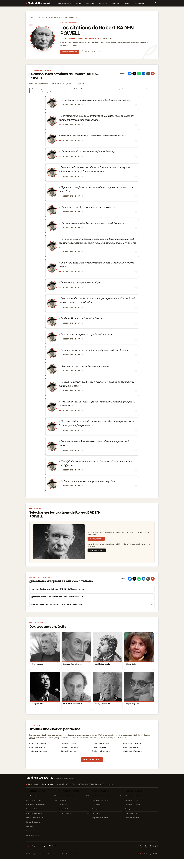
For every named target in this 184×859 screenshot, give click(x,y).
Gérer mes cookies (72, 854)
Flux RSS (60, 854)
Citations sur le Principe (69, 743)
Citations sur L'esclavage (69, 747)
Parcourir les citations (69, 52)
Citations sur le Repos (37, 747)
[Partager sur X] (134, 73)
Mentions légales (31, 854)
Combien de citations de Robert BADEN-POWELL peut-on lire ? (58, 589)
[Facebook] (140, 846)
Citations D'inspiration (68, 751)
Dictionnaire (116, 3)
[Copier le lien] (153, 73)
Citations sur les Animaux (38, 743)
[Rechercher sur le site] (155, 3)
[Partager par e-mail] (148, 73)
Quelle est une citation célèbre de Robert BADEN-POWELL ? (57, 597)
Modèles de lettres (64, 3)
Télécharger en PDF (96, 539)
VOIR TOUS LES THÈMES (92, 760)
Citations (79, 3)
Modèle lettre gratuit (39, 3)
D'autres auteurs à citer (48, 626)
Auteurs (127, 3)
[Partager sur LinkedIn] (143, 73)
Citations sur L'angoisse (100, 743)
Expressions (90, 3)
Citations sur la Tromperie (132, 751)
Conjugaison (139, 3)
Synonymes (103, 3)
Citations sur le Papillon (131, 747)
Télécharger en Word (96, 550)
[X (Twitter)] (145, 846)
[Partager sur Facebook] (130, 73)
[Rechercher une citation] (82, 51)
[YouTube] (150, 846)
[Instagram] (155, 846)
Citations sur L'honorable (38, 751)
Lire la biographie (106, 38)
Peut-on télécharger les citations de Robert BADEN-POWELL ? (58, 604)
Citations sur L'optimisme (101, 751)
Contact (42, 854)
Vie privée (51, 854)
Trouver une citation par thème (54, 729)
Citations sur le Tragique (132, 743)
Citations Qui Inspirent (100, 747)
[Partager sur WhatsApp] (139, 73)
